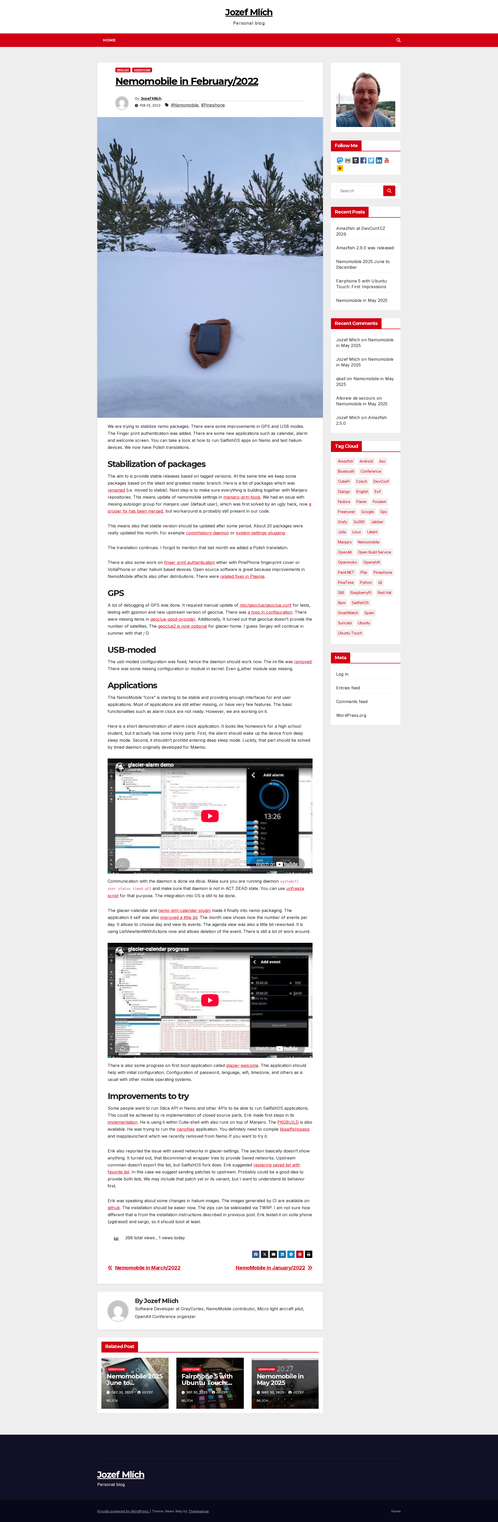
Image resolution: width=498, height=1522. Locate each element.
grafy (342, 522)
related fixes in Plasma (242, 576)
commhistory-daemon (207, 532)
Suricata (345, 623)
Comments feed (352, 701)
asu (382, 461)
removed (303, 661)
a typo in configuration (270, 612)
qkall (340, 378)
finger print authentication (189, 562)
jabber (377, 522)
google (367, 511)
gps (383, 511)
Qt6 (341, 592)
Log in (342, 674)
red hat (384, 592)
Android (366, 461)
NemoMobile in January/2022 (270, 1268)
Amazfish (345, 461)
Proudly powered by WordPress (123, 1511)
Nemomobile (368, 542)
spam (369, 613)
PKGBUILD (288, 1122)
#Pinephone (213, 105)
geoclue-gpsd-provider (172, 619)
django (344, 491)
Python (366, 582)
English (123, 70)
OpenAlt (345, 552)
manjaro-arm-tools (241, 497)
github (114, 1207)
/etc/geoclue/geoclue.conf (266, 605)
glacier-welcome (242, 1065)
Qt (380, 582)
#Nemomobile (184, 105)
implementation (122, 1122)
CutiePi (344, 481)
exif (378, 491)
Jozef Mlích (248, 12)
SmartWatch (348, 613)
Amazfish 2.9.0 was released (365, 247)
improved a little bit (178, 917)
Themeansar (198, 1511)
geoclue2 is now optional (182, 626)
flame (361, 501)
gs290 (359, 522)
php (364, 572)
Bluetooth (346, 471)
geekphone (142, 70)
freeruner (346, 511)
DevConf (381, 481)
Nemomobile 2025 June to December (134, 1382)
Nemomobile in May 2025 (280, 1379)
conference (371, 471)
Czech (361, 481)
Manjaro (345, 542)
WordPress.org (351, 715)
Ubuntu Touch (350, 633)
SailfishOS (360, 602)
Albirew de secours (355, 398)
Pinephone (383, 572)
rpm (341, 602)
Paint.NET (346, 572)
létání (372, 532)
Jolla (342, 532)
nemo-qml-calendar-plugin (184, 910)
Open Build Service (374, 552)
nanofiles (186, 1129)
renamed (116, 490)
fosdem (379, 501)
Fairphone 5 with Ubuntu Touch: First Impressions (207, 1382)
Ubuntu (364, 623)
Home (109, 40)
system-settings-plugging (260, 532)
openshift (371, 562)
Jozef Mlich (348, 339)
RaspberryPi (360, 592)
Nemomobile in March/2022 (148, 1268)
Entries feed (348, 687)
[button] (399, 40)
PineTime (346, 582)
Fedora (344, 501)
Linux (356, 532)
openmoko (347, 562)
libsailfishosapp (295, 1129)
